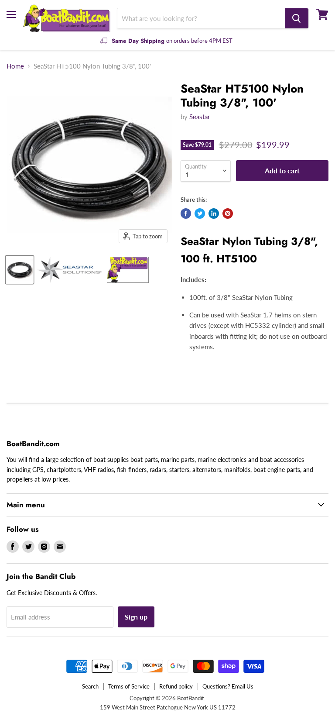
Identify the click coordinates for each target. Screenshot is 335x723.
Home (15, 66)
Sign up (136, 617)
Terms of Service (129, 686)
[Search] (296, 18)
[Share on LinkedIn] (214, 213)
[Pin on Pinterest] (227, 213)
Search (90, 686)
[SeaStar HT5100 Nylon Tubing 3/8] (20, 270)
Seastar (199, 116)
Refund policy (176, 686)
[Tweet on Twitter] (200, 213)
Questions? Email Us (227, 686)
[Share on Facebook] (186, 213)
